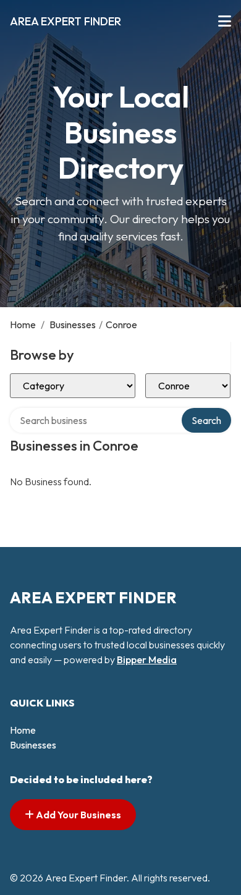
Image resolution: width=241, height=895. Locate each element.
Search (206, 420)
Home (23, 324)
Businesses (72, 324)
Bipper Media (147, 659)
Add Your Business (77, 814)
